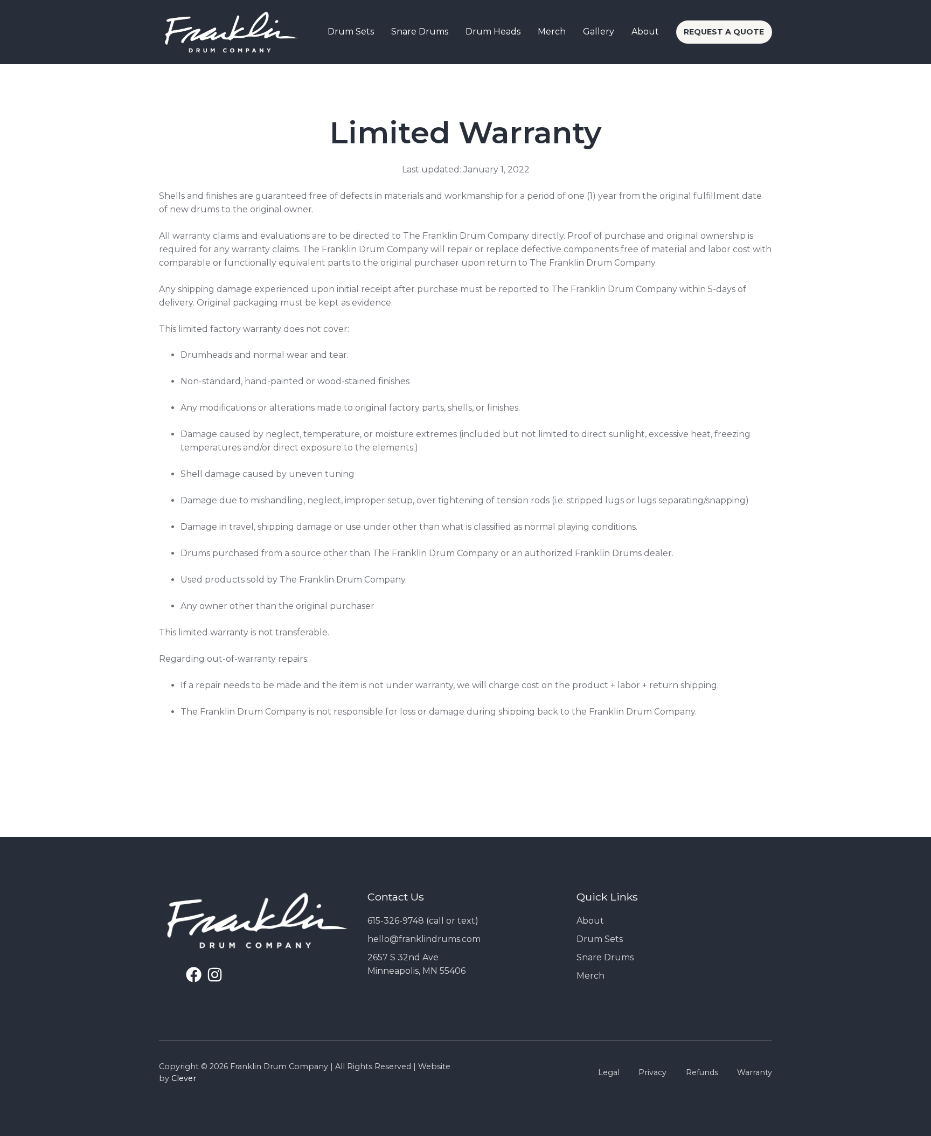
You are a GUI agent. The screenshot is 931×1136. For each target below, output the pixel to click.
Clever (183, 1078)
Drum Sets (599, 939)
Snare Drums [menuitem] (419, 31)
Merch (590, 976)
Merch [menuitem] (552, 31)
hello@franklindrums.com (424, 939)
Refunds (702, 1072)
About (590, 921)
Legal (609, 1072)
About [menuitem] (645, 31)
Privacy (652, 1072)
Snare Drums (605, 957)
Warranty (754, 1072)
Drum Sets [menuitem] (351, 31)
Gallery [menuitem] (598, 31)
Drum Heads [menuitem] (493, 31)
